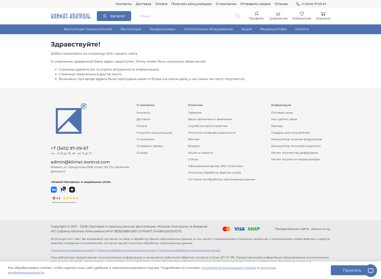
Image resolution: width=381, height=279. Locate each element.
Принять (352, 270)
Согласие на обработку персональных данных (221, 179)
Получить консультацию (191, 4)
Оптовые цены (282, 112)
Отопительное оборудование (208, 29)
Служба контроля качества (207, 126)
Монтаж (194, 139)
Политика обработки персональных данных (126, 250)
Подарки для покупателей (290, 132)
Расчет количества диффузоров (294, 152)
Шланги (302, 29)
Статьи (193, 159)
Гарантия (195, 112)
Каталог (118, 16)
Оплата (161, 4)
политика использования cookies (228, 268)
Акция (246, 29)
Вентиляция (130, 29)
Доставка (143, 4)
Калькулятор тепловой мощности (296, 146)
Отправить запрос (255, 4)
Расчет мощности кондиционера (295, 159)
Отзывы (281, 4)
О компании (226, 4)
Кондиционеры (162, 29)
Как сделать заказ (284, 119)
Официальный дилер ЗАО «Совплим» (215, 166)
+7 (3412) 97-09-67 (313, 4)
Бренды (277, 126)
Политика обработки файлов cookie (214, 172)
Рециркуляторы (273, 29)
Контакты (124, 4)
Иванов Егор (320, 229)
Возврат (194, 146)
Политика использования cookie (73, 250)
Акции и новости (200, 152)
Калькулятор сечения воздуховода (296, 139)
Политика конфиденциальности (212, 132)
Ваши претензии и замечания (210, 119)
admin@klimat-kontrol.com (80, 161)
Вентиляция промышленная (88, 29)
